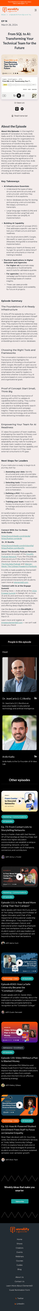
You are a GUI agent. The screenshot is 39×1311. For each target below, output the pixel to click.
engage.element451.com (12, 623)
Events (20, 1252)
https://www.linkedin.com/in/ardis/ (15, 536)
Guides (19, 1265)
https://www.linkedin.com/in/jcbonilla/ (17, 546)
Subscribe (20, 1201)
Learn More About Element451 (19, 1286)
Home (19, 1239)
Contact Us (19, 1281)
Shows (19, 1244)
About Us (19, 1277)
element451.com (21, 582)
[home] (10, 10)
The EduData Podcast (10, 564)
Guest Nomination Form (19, 1290)
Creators (19, 1248)
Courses (19, 1261)
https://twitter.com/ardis (11, 538)
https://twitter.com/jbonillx (12, 548)
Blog (19, 1269)
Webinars (19, 1256)
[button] (35, 10)
